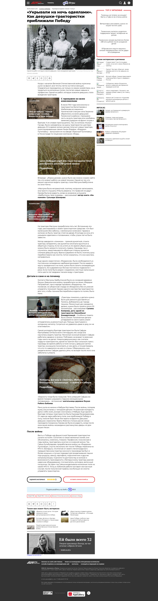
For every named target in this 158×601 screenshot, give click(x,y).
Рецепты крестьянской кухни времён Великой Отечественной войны (47, 526)
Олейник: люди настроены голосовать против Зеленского (115, 118)
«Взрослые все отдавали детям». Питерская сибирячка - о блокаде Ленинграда (81, 513)
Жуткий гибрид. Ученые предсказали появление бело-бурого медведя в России (118, 78)
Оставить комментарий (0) (79, 479)
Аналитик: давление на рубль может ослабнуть (117, 139)
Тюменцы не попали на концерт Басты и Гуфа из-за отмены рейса (114, 16)
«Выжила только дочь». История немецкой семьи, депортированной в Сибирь (47, 513)
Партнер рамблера (60, 593)
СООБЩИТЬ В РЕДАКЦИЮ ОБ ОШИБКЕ (92, 564)
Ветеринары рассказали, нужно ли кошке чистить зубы (114, 25)
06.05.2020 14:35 (32, 9)
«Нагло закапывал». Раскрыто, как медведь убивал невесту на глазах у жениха (118, 92)
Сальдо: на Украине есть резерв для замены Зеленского (117, 111)
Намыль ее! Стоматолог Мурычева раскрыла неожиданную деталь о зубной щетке (117, 99)
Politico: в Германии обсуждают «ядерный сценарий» (115, 132)
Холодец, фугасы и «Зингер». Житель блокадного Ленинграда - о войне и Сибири (65, 381)
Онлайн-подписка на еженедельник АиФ (55, 564)
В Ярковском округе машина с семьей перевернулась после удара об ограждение (113, 50)
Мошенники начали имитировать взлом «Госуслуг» (116, 125)
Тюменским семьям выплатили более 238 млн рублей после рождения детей (114, 42)
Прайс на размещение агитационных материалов (82, 562)
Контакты (75, 564)
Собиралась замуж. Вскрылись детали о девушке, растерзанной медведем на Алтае (117, 85)
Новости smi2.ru (34, 555)
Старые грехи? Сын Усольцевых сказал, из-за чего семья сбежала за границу (118, 63)
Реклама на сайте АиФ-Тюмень (51, 562)
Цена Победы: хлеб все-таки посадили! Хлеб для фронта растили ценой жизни (65, 162)
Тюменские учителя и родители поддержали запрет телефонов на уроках (113, 33)
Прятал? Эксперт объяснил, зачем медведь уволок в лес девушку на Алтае (117, 71)
